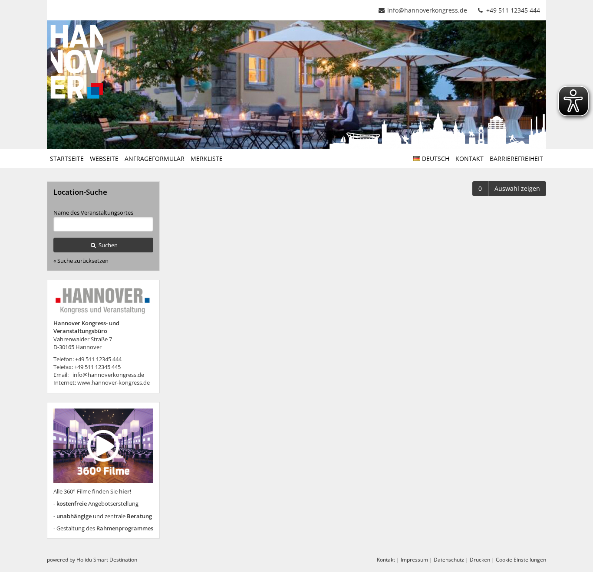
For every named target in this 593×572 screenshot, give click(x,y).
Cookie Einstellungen (521, 559)
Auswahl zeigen (517, 188)
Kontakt (386, 559)
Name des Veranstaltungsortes (93, 212)
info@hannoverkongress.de (427, 10)
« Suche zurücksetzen (81, 261)
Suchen (107, 245)
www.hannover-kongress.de (113, 382)
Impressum (414, 559)
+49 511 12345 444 (512, 10)
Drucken (480, 559)
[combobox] (103, 224)
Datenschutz (449, 559)
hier (124, 491)
